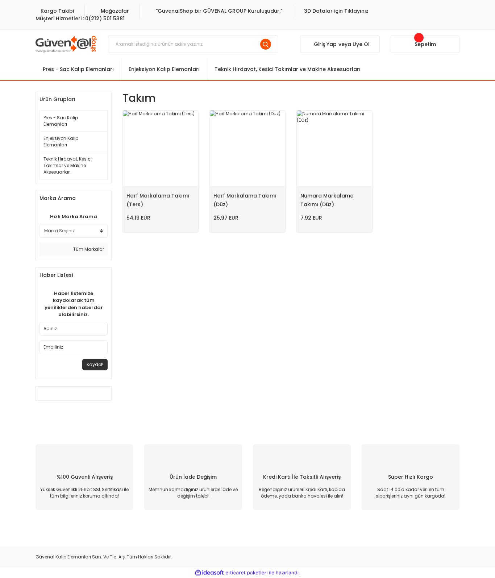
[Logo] (66, 44)
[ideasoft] (209, 572)
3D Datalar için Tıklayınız (336, 10)
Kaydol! (95, 364)
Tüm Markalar (88, 249)
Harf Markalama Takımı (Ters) (157, 200)
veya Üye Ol (354, 44)
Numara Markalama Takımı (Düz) (327, 200)
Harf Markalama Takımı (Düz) (244, 200)
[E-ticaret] (246, 572)
